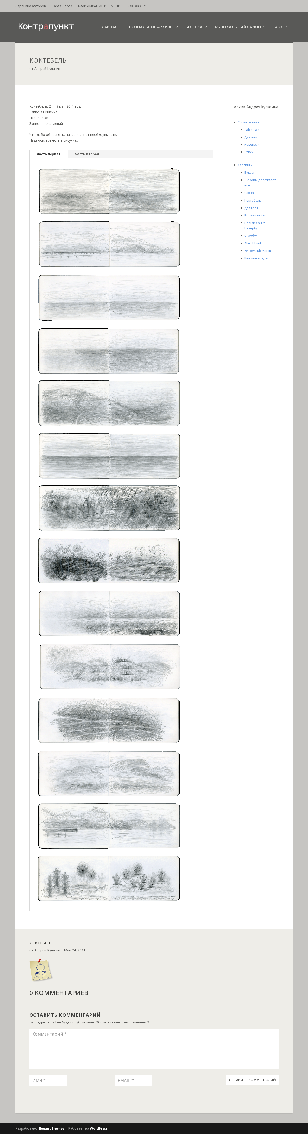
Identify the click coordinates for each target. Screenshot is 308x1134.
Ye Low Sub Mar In (257, 251)
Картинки (245, 165)
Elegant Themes (51, 1128)
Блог (278, 27)
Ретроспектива (256, 215)
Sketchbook (253, 243)
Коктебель (252, 200)
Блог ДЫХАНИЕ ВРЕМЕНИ (99, 6)
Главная (108, 27)
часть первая (48, 154)
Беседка (194, 27)
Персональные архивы (149, 27)
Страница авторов (30, 6)
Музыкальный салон (238, 27)
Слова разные (249, 122)
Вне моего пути (256, 258)
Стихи (249, 152)
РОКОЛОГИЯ (136, 6)
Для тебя (251, 208)
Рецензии (252, 144)
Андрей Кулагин (47, 68)
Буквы (249, 172)
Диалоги (250, 137)
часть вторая (87, 154)
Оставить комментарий (252, 1079)
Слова (249, 192)
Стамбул (250, 235)
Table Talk (251, 129)
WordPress (99, 1128)
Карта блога (62, 6)
